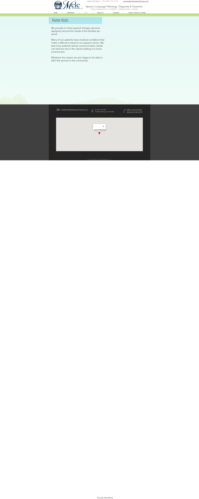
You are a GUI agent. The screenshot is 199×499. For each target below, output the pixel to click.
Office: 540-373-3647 (134, 110)
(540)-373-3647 (93, 1)
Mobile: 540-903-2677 (135, 112)
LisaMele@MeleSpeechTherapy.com (136, 1)
